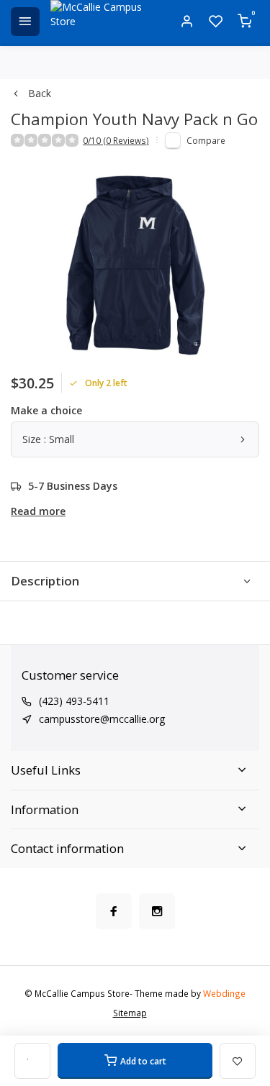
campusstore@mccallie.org (102, 719)
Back (39, 93)
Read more (38, 511)
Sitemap (130, 1012)
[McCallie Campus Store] (100, 21)
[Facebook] (114, 911)
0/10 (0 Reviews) (116, 140)
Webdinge (224, 993)
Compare (205, 140)
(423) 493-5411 (74, 701)
